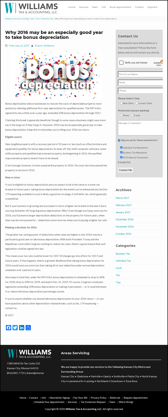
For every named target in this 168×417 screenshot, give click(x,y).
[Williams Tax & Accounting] (32, 8)
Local (119, 267)
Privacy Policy (98, 397)
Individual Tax (123, 260)
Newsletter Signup (60, 397)
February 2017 (124, 205)
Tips (118, 282)
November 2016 (125, 226)
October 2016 (123, 233)
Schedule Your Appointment (49, 401)
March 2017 (122, 197)
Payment (152, 7)
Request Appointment (136, 397)
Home (71, 7)
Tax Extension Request (93, 401)
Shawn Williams (44, 45)
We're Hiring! (126, 401)
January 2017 (123, 212)
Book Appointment (120, 7)
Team (95, 7)
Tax (118, 275)
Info (104, 7)
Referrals (115, 397)
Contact (139, 7)
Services (83, 7)
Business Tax (123, 253)
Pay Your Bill (80, 397)
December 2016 (125, 219)
